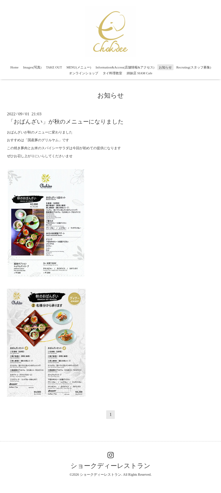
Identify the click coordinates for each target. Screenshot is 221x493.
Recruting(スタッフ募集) (193, 67)
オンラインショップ (83, 73)
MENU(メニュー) (78, 67)
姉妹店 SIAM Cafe (139, 73)
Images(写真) (32, 67)
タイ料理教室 (112, 73)
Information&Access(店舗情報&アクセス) (125, 67)
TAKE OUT (54, 67)
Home (14, 67)
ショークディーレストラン (110, 465)
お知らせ (165, 67)
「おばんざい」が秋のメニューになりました (66, 121)
